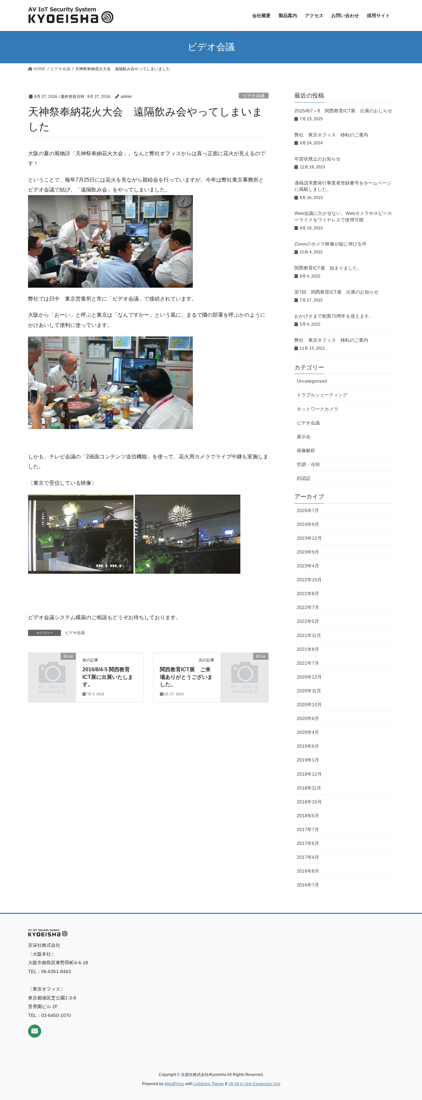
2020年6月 (308, 718)
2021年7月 (308, 663)
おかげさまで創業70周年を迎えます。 (334, 316)
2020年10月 (309, 704)
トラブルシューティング (322, 394)
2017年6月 (308, 843)
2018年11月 (309, 788)
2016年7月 (308, 884)
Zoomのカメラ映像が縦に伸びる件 (330, 243)
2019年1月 (308, 760)
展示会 (304, 436)
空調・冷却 (308, 464)
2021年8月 (308, 649)
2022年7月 (308, 607)
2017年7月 (308, 829)
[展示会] (52, 667)
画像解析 (306, 450)
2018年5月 (308, 815)
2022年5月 (308, 621)
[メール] (34, 1031)
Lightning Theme (209, 1084)
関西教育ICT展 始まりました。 (328, 268)
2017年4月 (308, 857)
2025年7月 (308, 510)
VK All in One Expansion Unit (254, 1084)
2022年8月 (308, 593)
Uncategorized (312, 381)
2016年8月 (308, 871)
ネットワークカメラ (317, 409)
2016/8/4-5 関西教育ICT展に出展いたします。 (107, 677)
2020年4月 (308, 732)
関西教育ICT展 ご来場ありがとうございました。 (186, 677)
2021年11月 (309, 635)
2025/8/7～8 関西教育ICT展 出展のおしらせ (343, 110)
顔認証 (304, 478)
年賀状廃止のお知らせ (317, 158)
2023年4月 (308, 565)
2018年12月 (309, 774)
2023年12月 (309, 538)
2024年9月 (308, 524)
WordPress (174, 1084)
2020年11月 (309, 690)
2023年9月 (308, 552)
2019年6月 (308, 746)
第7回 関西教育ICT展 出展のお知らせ (336, 292)
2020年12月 (309, 677)
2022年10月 (309, 579)
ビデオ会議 (253, 95)
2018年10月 (309, 801)
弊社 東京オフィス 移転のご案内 (331, 134)
